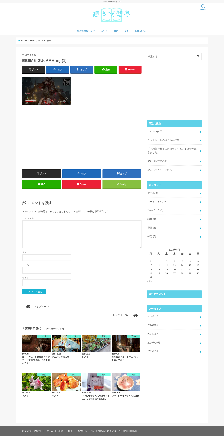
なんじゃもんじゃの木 (159, 170)
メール (25, 265)
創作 (126, 31)
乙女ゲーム (155, 210)
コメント (28, 218)
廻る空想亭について (86, 31)
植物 (151, 219)
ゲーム (104, 31)
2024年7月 (153, 316)
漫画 (151, 227)
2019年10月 (153, 342)
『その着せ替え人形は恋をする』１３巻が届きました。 (172, 151)
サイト (25, 277)
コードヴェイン (157, 201)
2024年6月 (153, 325)
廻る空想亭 (112, 431)
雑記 (116, 31)
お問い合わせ (141, 31)
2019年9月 (153, 351)
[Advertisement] (82, 137)
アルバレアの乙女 (157, 161)
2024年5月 (153, 334)
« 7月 (150, 281)
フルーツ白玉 (154, 131)
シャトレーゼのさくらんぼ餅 (163, 140)
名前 (24, 252)
